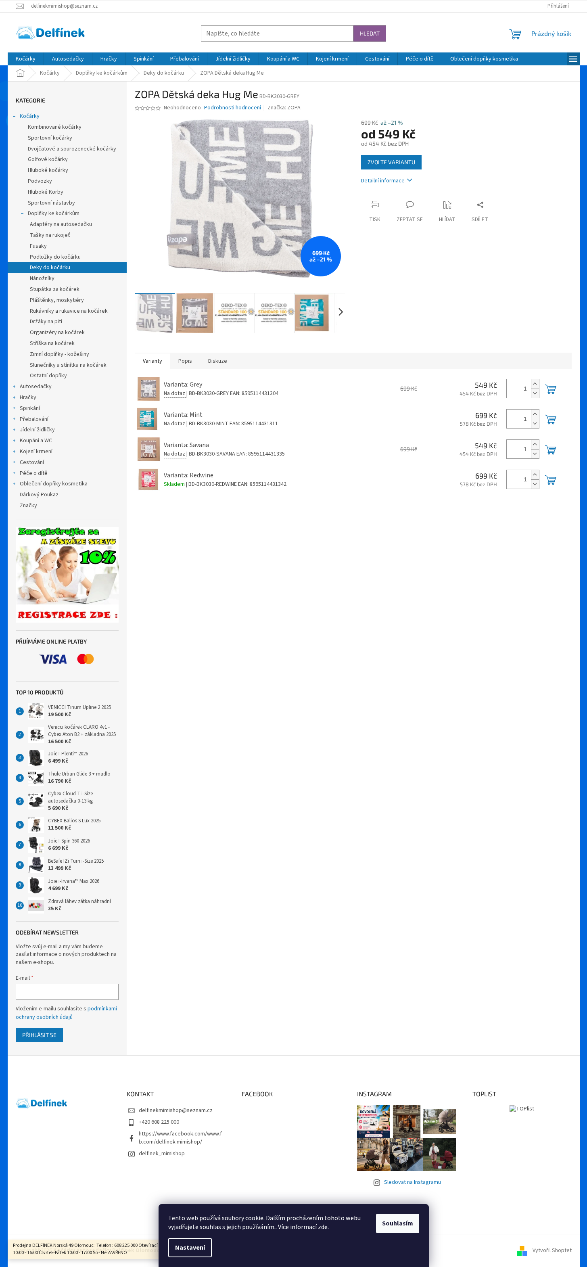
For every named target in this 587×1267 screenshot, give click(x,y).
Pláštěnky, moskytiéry (57, 300)
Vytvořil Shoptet (552, 1250)
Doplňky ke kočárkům (53, 213)
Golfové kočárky (48, 159)
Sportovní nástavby (51, 203)
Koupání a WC (36, 441)
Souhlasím (397, 1223)
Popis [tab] (185, 361)
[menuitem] (26, 58)
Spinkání (30, 408)
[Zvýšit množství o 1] (535, 384)
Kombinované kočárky (54, 127)
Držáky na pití (46, 322)
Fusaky (38, 246)
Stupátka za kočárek (54, 289)
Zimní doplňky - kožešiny (59, 354)
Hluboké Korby (45, 192)
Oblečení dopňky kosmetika (54, 484)
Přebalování (34, 419)
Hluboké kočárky (48, 170)
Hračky (28, 397)
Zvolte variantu (391, 162)
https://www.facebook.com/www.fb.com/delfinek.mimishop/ (180, 1138)
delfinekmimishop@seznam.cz (176, 1110)
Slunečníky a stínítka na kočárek (68, 365)
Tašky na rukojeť (50, 235)
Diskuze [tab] (217, 361)
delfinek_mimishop (162, 1154)
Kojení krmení (36, 451)
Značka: (284, 108)
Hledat (370, 33)
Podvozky (40, 181)
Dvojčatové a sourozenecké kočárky (72, 149)
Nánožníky (42, 278)
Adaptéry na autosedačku (61, 224)
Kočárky (30, 116)
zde (323, 1227)
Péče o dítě (34, 473)
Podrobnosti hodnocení (232, 108)
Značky (28, 506)
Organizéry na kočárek (57, 332)
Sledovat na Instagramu (412, 1182)
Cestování (32, 462)
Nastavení (190, 1247)
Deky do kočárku (50, 267)
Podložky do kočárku (55, 257)
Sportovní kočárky (50, 138)
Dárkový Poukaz (39, 495)
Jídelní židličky (37, 430)
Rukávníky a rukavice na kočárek (69, 311)
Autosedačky (36, 387)
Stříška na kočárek (52, 343)
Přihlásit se (39, 1034)
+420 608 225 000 (159, 1122)
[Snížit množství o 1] (535, 393)
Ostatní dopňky (48, 376)
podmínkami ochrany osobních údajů (66, 1013)
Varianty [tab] (152, 361)
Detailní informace (383, 181)
